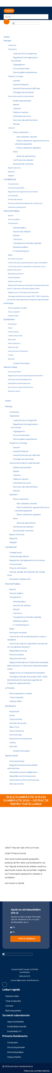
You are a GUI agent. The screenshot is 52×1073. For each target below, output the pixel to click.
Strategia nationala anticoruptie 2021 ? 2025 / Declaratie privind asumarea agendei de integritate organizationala (28, 298)
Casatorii (17, 108)
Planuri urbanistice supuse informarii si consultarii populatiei (32, 142)
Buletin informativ (14, 168)
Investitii (16, 81)
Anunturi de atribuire (22, 231)
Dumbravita (9, 319)
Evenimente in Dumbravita (18, 351)
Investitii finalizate (20, 84)
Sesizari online (13, 316)
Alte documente (14, 391)
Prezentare (12, 324)
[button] (9, 11)
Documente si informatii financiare (20, 387)
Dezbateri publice (20, 247)
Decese (16, 124)
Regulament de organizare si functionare (24, 59)
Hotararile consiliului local (17, 207)
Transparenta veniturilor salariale (27, 243)
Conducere (12, 45)
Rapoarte (11, 172)
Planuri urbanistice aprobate (29, 148)
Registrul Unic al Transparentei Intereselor (23, 292)
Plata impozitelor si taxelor (17, 308)
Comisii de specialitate (16, 188)
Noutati (10, 216)
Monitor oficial (10, 367)
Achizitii (16, 235)
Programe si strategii (15, 76)
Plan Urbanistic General (27, 137)
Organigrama (19, 64)
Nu (14, 932)
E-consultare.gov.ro (21, 251)
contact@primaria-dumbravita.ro (25, 980)
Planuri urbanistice (21, 132)
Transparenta (13, 223)
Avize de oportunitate (26, 156)
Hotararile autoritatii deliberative (20, 379)
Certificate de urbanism (23, 160)
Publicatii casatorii (20, 112)
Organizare (12, 49)
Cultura (10, 355)
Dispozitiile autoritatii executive (19, 383)
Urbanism (11, 128)
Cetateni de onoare (15, 336)
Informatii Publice (12, 211)
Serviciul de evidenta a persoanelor (21, 96)
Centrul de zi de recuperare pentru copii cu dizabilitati (27, 263)
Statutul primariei (14, 372)
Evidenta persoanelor (22, 101)
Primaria (7, 40)
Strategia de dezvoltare (23, 92)
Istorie (10, 328)
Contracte (17, 239)
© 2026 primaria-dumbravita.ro (17, 1066)
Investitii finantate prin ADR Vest (26, 88)
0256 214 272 (24, 976)
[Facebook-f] (4, 984)
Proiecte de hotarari (15, 199)
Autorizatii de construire (23, 164)
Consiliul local (10, 179)
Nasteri (16, 104)
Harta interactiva (14, 343)
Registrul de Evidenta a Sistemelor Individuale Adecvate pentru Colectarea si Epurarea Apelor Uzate (28, 287)
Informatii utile (13, 347)
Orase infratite (13, 332)
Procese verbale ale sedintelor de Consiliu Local (25, 203)
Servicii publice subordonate (25, 72)
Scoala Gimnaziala (21, 363)
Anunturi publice (14, 219)
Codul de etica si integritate (25, 53)
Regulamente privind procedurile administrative (25, 376)
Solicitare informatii (15, 281)
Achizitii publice (19, 228)
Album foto (12, 340)
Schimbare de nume (22, 116)
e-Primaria (8, 303)
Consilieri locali (13, 184)
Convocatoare (13, 196)
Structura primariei (21, 68)
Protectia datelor (14, 278)
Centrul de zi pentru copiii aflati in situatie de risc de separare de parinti (26, 268)
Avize (15, 152)
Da (14, 927)
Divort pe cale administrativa (25, 120)
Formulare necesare (15, 259)
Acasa (7, 36)
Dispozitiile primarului (15, 274)
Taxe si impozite (14, 312)
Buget (10, 255)
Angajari (11, 176)
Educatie (11, 359)
